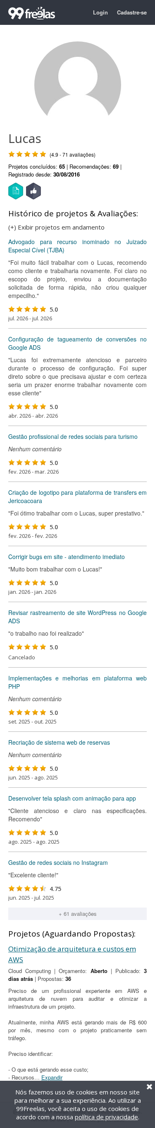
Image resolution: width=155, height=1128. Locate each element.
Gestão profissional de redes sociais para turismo (73, 436)
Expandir (51, 1077)
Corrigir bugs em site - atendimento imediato (66, 556)
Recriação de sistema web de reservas (59, 742)
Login (100, 12)
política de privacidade (106, 1117)
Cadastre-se (132, 12)
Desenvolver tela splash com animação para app (72, 798)
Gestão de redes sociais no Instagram (58, 862)
